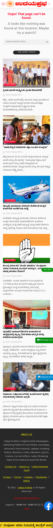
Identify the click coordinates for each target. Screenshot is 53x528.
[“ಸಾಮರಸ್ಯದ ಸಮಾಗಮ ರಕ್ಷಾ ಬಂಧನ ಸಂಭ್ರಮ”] (26, 130)
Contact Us (11, 467)
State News (10, 84)
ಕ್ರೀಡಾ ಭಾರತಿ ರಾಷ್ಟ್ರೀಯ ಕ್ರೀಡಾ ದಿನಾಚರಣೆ (22, 90)
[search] (49, 4)
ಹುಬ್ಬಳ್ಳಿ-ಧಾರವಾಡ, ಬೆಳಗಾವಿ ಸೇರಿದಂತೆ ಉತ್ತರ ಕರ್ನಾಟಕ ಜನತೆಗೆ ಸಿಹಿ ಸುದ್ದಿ (24, 208)
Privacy (7, 477)
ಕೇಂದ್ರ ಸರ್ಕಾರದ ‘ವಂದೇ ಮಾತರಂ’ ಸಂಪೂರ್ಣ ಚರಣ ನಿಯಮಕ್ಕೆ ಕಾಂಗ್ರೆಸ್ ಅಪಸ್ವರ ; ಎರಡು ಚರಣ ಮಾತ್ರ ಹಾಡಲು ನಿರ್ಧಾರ (26, 269)
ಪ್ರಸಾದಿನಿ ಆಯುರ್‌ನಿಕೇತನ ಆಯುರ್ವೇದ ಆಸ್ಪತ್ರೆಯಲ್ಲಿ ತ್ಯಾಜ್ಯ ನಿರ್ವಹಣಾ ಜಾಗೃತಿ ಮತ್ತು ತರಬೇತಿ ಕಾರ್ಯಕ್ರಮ (23, 335)
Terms (17, 477)
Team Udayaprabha (13, 95)
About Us (24, 467)
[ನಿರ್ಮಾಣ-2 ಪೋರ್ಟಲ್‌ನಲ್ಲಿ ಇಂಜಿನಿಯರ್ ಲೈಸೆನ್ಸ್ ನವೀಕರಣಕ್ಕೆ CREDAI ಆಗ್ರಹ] (26, 377)
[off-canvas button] (3, 4)
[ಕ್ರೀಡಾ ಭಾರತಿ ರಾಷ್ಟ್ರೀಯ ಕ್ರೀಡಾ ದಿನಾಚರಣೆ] (26, 73)
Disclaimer (42, 477)
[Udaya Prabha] (26, 3)
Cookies (28, 477)
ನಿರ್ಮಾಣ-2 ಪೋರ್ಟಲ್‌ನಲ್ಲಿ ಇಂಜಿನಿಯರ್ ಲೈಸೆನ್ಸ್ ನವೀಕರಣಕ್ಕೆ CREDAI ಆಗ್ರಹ (26, 396)
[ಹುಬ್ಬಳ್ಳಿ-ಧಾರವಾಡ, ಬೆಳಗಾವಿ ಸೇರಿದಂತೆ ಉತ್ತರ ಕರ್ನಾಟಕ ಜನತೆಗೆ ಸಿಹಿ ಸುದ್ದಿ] (26, 189)
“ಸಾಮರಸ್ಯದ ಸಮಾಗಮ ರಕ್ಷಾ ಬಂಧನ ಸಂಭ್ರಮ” (25, 147)
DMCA (26, 481)
